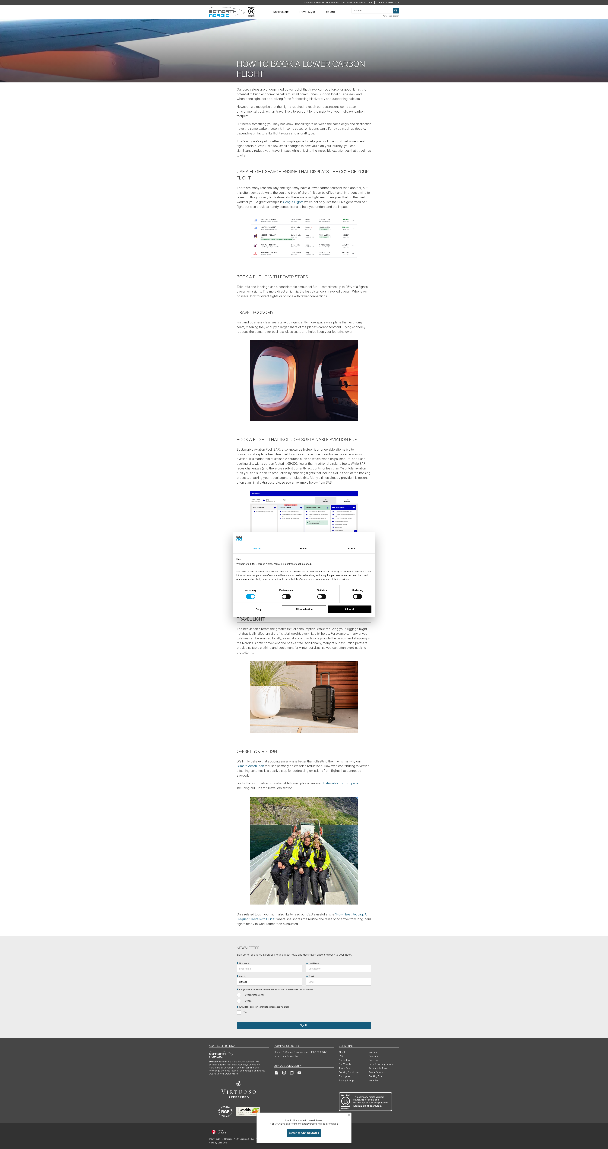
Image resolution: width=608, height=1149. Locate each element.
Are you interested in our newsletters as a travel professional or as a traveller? (276, 989)
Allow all (349, 609)
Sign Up (304, 1025)
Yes (245, 1012)
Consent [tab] (256, 548)
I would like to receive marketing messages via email (264, 1007)
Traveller (247, 1000)
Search (396, 11)
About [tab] (351, 548)
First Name (244, 963)
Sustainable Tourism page (340, 783)
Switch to (304, 1132)
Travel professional (253, 994)
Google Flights (293, 202)
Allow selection (304, 609)
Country (243, 976)
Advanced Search (391, 16)
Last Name (314, 963)
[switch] (286, 596)
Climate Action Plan (250, 766)
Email (311, 976)
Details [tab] (304, 548)
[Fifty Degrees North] (227, 12)
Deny (258, 609)
